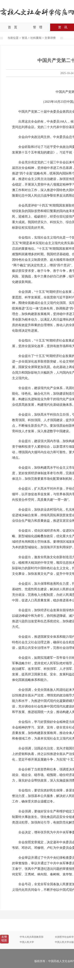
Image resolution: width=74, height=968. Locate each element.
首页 (12, 27)
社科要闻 (35, 37)
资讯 (24, 37)
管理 (37, 27)
